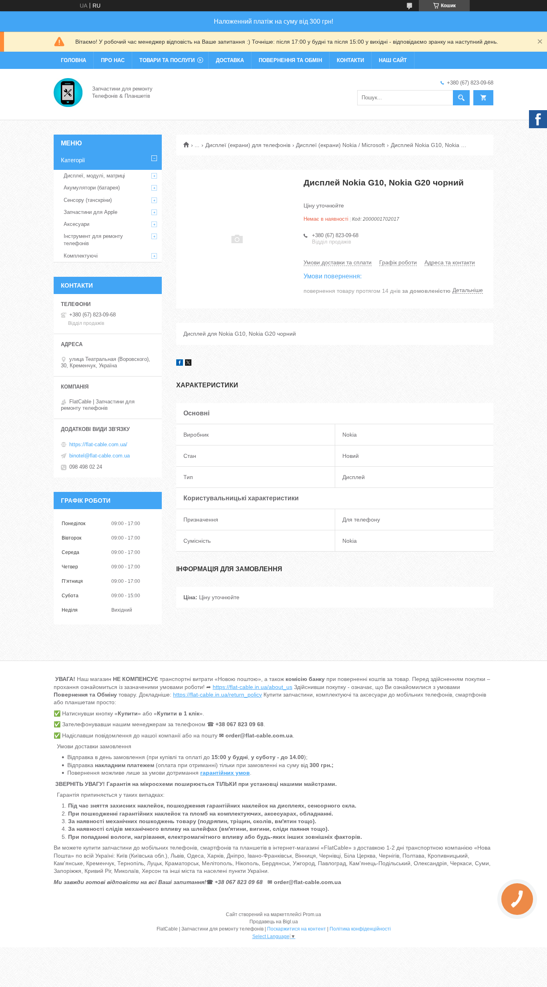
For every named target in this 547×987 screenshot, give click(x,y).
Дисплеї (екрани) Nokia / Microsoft (340, 145)
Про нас (113, 60)
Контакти (350, 60)
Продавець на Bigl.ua (273, 922)
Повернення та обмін (290, 60)
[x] (188, 364)
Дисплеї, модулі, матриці (94, 176)
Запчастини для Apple (90, 212)
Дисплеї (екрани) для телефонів (247, 145)
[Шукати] (461, 97)
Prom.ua (312, 914)
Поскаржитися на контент (296, 929)
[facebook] (179, 364)
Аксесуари (76, 224)
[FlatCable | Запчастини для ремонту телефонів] (68, 92)
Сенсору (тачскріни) (88, 200)
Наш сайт (393, 60)
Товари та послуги (167, 60)
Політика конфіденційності (360, 929)
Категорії (73, 160)
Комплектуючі (81, 256)
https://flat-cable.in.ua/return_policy (217, 694)
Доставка (230, 60)
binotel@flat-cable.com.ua (99, 456)
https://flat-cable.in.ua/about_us (252, 687)
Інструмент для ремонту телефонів (93, 239)
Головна (73, 60)
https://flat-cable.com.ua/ (98, 444)
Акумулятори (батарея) (92, 188)
